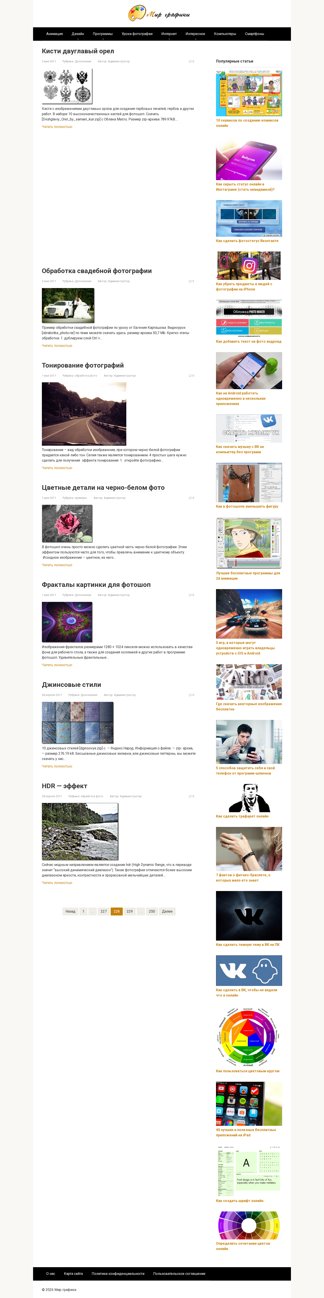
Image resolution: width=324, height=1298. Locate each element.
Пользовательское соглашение (179, 1274)
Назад (70, 911)
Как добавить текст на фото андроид (248, 341)
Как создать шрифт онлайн (239, 1201)
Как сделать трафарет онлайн (242, 816)
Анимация (54, 34)
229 (130, 911)
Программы (103, 34)
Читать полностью (57, 127)
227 (104, 911)
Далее (167, 911)
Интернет (169, 34)
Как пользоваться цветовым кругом (247, 1071)
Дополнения (83, 61)
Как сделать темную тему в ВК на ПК (247, 945)
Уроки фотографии (137, 34)
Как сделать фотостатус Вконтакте (247, 241)
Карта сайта (73, 1274)
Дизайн (78, 34)
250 (152, 911)
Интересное (195, 34)
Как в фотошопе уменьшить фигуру (247, 506)
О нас (50, 1274)
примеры (81, 497)
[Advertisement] (119, 198)
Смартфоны (254, 34)
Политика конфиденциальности (118, 1274)
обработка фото (86, 375)
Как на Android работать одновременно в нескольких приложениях (241, 398)
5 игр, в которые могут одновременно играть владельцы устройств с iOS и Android (245, 648)
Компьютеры (225, 34)
